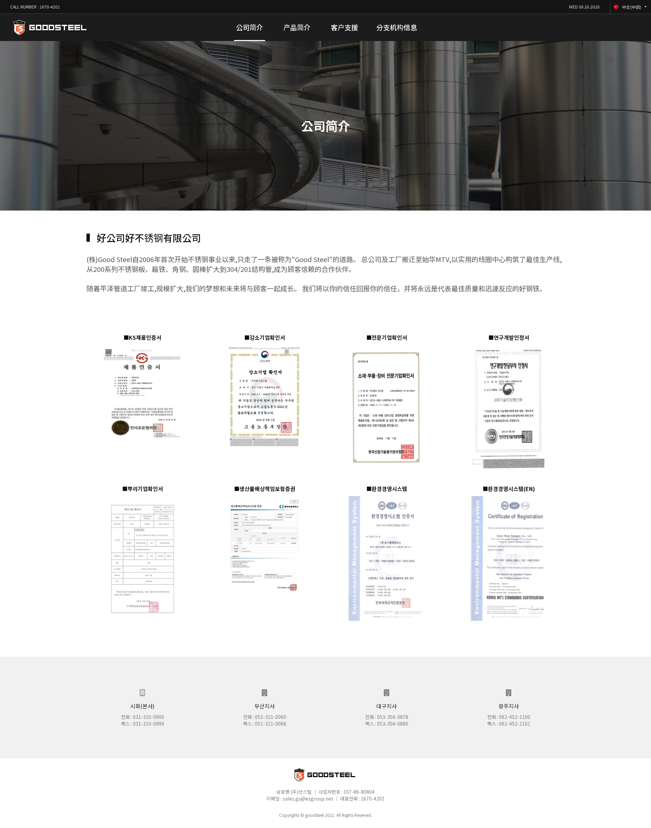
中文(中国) (631, 7)
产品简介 (297, 27)
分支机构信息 (396, 27)
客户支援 (344, 27)
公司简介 (249, 27)
